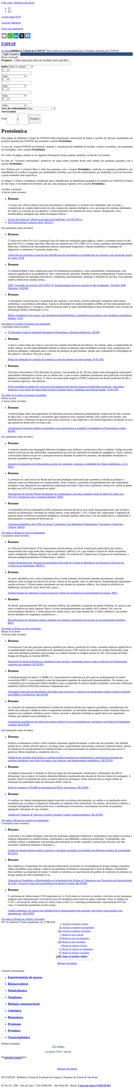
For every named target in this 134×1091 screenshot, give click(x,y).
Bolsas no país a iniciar (73, 934)
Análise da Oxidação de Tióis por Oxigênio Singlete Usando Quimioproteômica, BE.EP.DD (55, 814)
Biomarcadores (18, 983)
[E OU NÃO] (5, 69)
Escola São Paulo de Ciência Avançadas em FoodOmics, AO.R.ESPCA (45, 219)
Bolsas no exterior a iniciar (74, 945)
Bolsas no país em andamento (75, 938)
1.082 (59, 956)
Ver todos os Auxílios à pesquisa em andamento (25, 323)
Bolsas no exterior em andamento (77, 949)
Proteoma (14, 1024)
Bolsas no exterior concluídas (75, 952)
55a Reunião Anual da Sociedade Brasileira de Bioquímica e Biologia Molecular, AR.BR (54, 332)
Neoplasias (15, 997)
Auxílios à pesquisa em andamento (78, 927)
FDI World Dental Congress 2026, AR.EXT (31, 222)
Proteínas (14, 1030)
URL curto (6, 2)
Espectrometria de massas (25, 977)
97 (60, 952)
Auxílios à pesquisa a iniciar (75, 923)
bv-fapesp (6, 50)
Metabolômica (17, 990)
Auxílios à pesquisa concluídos (76, 931)
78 (60, 938)
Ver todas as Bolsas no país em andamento (23, 532)
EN (9, 11)
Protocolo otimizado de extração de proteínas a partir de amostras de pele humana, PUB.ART (56, 359)
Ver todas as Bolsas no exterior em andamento (25, 820)
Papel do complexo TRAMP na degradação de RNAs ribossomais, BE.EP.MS (48, 787)
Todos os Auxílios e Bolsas (74, 956)
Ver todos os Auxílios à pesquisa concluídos (23, 395)
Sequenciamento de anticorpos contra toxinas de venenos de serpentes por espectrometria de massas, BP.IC (63, 593)
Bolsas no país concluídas (74, 942)
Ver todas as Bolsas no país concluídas (21, 628)
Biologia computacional (24, 1004)
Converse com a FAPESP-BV (94, 1085)
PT (9, 8)
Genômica (14, 1010)
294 (60, 931)
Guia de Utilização (11, 22)
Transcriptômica (19, 1037)
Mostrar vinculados (67, 963)
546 (60, 942)
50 (60, 927)
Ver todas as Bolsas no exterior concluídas (23, 919)
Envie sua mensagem (12, 28)
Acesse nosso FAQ (11, 16)
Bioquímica (15, 1017)
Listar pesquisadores (13, 1058)
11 (60, 949)
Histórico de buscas (24, 2)
